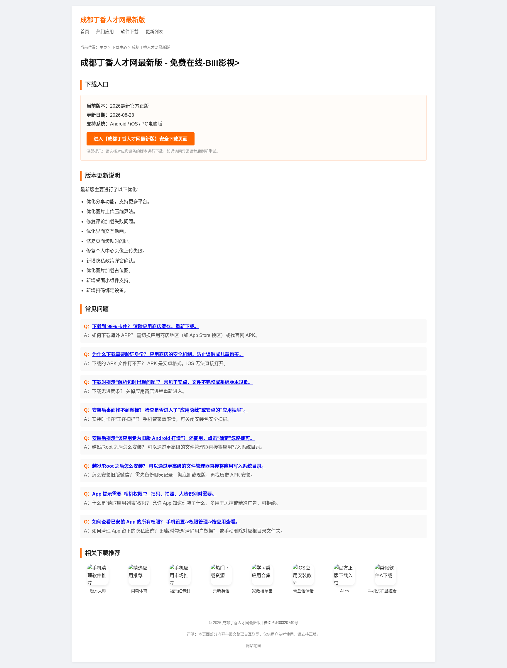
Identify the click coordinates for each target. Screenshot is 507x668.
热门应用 (105, 31)
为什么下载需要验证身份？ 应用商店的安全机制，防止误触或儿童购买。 (168, 354)
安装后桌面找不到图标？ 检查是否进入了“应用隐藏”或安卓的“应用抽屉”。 (170, 410)
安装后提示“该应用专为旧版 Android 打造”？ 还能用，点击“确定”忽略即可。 (173, 438)
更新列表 (154, 31)
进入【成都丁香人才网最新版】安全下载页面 (140, 138)
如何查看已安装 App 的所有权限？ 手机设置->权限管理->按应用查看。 (166, 521)
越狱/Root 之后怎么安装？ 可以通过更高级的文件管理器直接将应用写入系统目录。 (179, 466)
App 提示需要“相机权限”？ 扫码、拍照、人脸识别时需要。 (154, 493)
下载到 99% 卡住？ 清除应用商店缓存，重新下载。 (145, 326)
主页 (103, 47)
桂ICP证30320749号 (281, 622)
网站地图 (253, 645)
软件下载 (129, 31)
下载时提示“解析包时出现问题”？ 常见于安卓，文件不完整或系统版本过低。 (172, 382)
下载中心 (119, 47)
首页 (84, 31)
